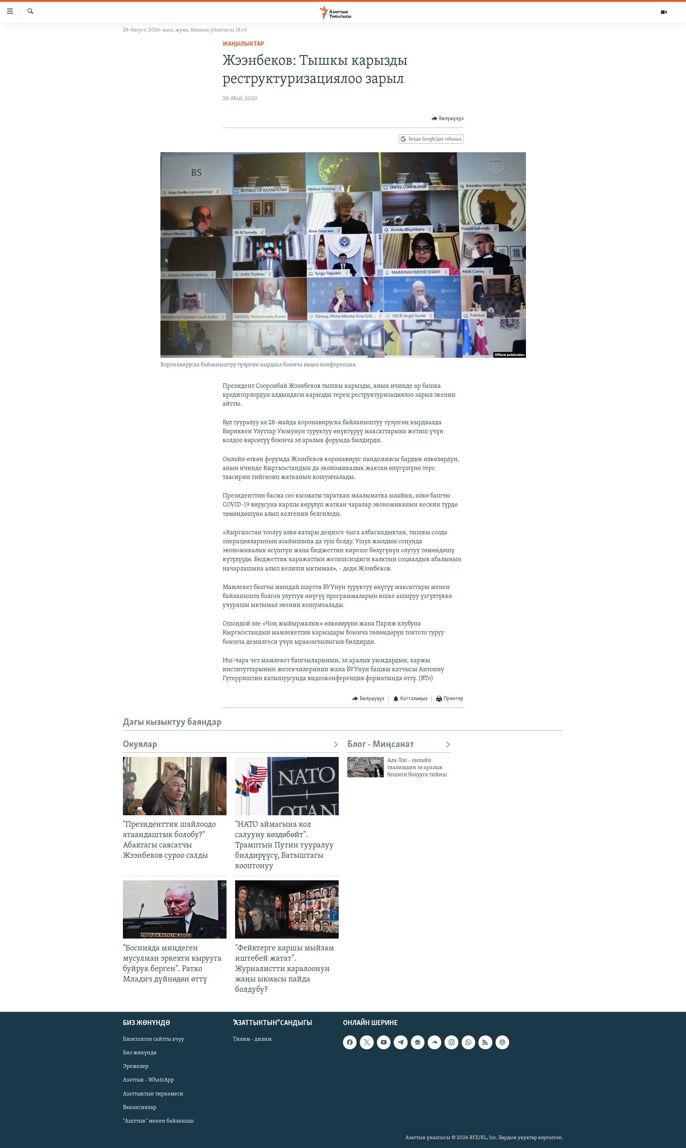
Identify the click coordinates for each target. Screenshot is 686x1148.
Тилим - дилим (252, 1040)
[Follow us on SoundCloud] (434, 1042)
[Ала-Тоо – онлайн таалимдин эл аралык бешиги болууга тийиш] (365, 767)
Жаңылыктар (243, 44)
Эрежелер (136, 1067)
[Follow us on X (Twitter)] (366, 1042)
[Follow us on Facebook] (350, 1042)
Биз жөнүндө (139, 1053)
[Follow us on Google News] (417, 1042)
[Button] (447, 118)
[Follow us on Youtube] (384, 1042)
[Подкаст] (502, 1042)
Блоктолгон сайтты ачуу (153, 1040)
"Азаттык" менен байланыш (158, 1121)
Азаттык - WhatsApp (148, 1080)
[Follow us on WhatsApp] (468, 1042)
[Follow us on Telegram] (400, 1042)
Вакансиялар (139, 1107)
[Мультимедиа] (664, 12)
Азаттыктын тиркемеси (153, 1094)
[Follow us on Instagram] (451, 1042)
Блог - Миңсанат (380, 744)
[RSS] (485, 1042)
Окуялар (140, 744)
